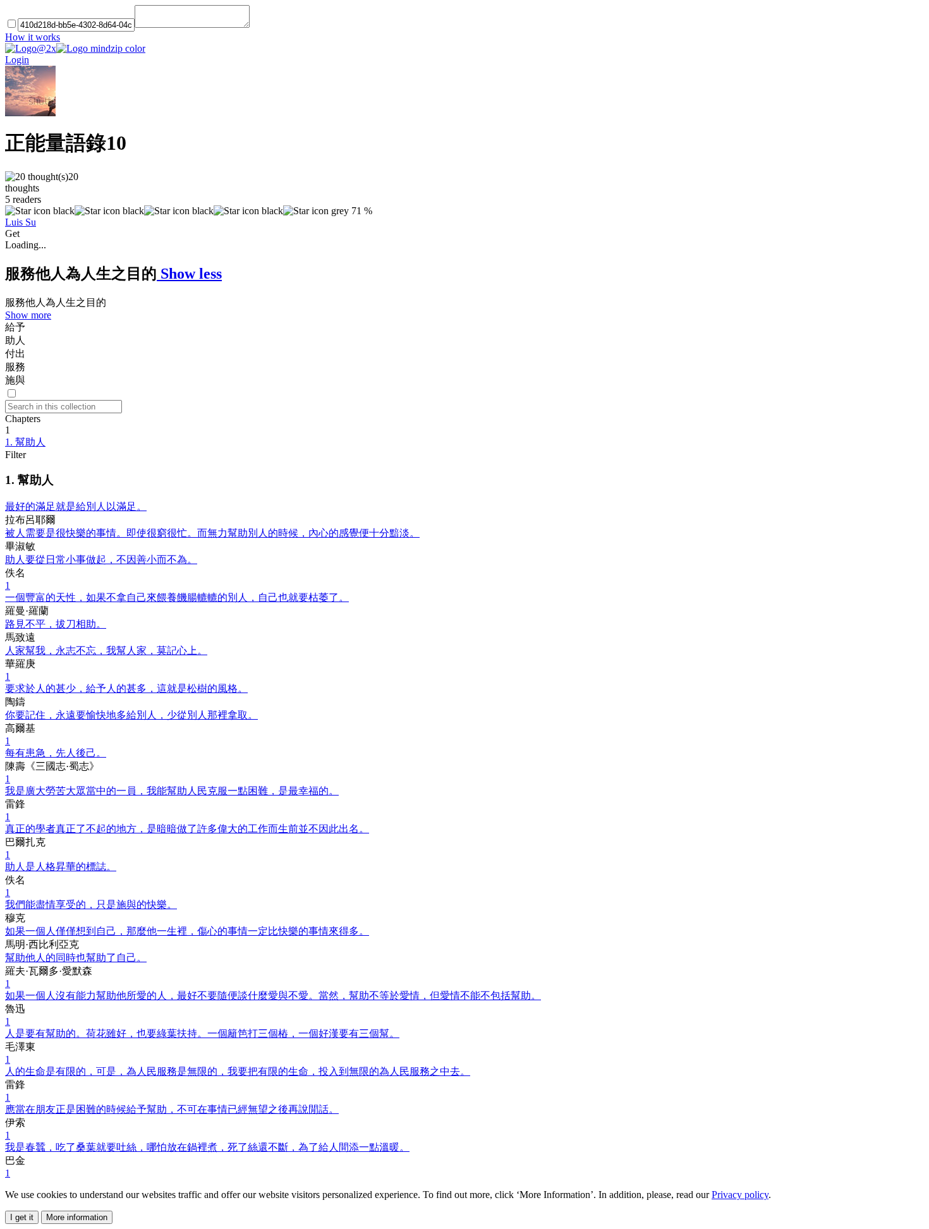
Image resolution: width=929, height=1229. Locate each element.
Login (17, 59)
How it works (32, 37)
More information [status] (76, 1217)
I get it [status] (21, 1217)
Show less (189, 273)
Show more (28, 315)
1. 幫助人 (25, 442)
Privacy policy (740, 1194)
